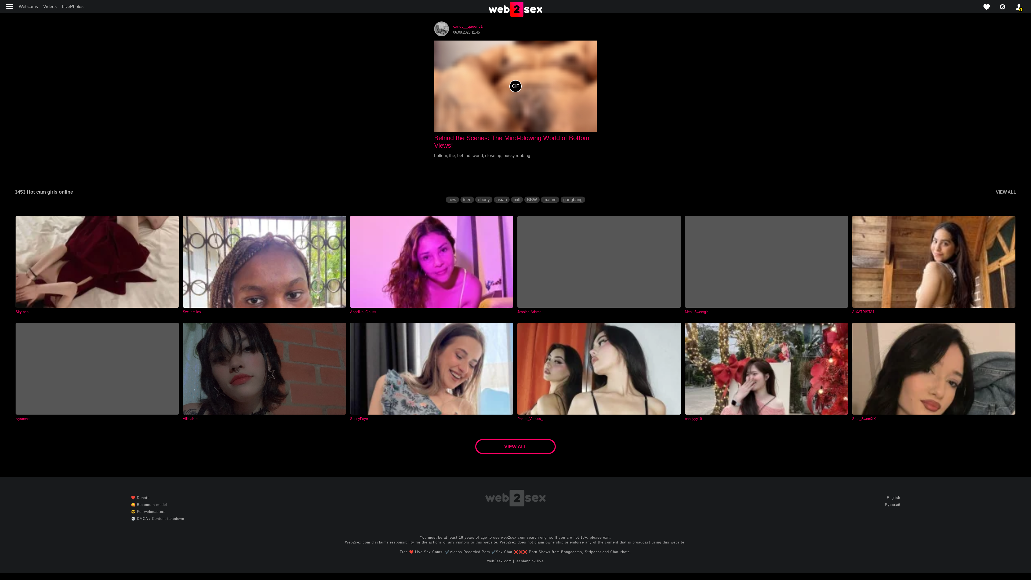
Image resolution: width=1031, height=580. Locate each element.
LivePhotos (73, 6)
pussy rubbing (516, 155)
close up (493, 155)
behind (463, 155)
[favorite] (986, 7)
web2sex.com (499, 561)
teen (467, 199)
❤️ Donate (140, 498)
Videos (50, 6)
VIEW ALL (1006, 192)
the (452, 155)
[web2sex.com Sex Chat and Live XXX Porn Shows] (515, 9)
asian (501, 199)
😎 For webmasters (148, 512)
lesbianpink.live (530, 561)
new (452, 199)
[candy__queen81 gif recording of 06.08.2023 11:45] (515, 86)
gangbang (573, 199)
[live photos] (1002, 7)
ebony (484, 199)
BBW (532, 199)
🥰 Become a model (149, 505)
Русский (892, 505)
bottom (440, 155)
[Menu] (10, 6)
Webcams (28, 6)
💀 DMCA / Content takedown (157, 519)
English (893, 498)
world (478, 155)
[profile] (1019, 7)
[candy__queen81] (441, 34)
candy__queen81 (468, 26)
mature (550, 199)
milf (517, 199)
